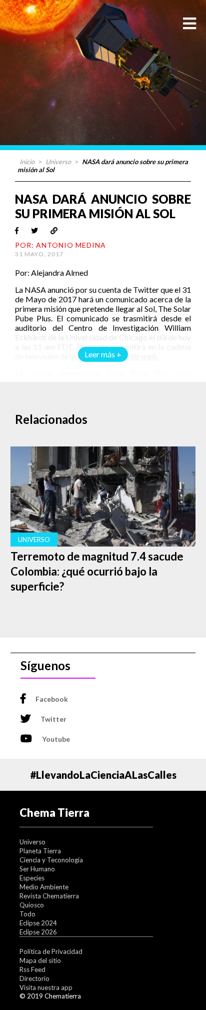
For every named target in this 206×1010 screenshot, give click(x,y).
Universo (58, 162)
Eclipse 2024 (38, 923)
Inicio (27, 162)
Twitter (53, 719)
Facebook (52, 699)
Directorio (35, 978)
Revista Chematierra (49, 896)
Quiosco (32, 905)
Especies (32, 878)
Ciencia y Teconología (51, 860)
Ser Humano (37, 869)
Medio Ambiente (44, 887)
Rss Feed (33, 969)
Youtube (56, 739)
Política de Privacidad (51, 951)
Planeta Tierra (40, 851)
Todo (28, 914)
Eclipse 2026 (38, 932)
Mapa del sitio (40, 960)
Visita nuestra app (46, 987)
